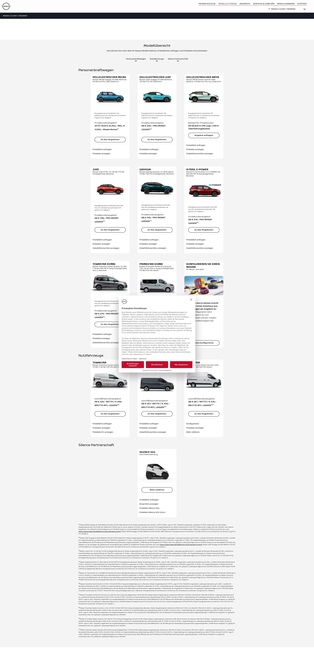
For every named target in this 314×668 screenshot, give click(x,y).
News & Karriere (286, 4)
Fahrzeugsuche (207, 4)
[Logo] (6, 6)
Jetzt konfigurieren (204, 343)
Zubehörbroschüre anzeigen (199, 153)
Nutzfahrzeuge (157, 59)
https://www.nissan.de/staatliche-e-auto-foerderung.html (99, 531)
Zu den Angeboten (110, 139)
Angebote (245, 4)
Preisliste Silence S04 (149, 508)
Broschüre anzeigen (148, 504)
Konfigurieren (192, 424)
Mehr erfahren (193, 432)
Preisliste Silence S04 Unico (152, 512)
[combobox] (288, 9)
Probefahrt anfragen (102, 149)
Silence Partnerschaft (178, 59)
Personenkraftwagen (136, 59)
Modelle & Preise (227, 4)
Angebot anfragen (204, 135)
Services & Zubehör (263, 4)
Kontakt (302, 4)
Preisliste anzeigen (101, 153)
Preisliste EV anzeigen (103, 432)
